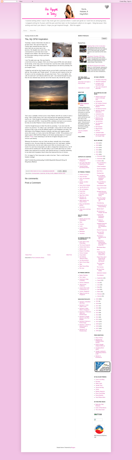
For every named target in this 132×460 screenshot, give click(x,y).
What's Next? (100, 209)
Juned (97, 389)
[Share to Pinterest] (66, 171)
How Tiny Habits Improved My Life (101, 199)
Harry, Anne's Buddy (85, 185)
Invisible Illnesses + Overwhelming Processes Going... (102, 193)
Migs (81, 264)
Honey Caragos (84, 253)
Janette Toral (99, 385)
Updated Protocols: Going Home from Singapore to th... (102, 225)
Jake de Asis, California (83, 285)
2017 (97, 306)
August (99, 280)
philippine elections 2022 (59, 173)
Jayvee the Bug (100, 387)
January (99, 296)
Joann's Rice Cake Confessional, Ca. (84, 288)
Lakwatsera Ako (100, 114)
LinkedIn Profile (100, 132)
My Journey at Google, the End (102, 212)
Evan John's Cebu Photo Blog (84, 242)
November (100, 158)
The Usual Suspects (85, 245)
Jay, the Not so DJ (84, 187)
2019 (97, 301)
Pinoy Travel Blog (100, 393)
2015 (97, 310)
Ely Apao (98, 381)
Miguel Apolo (99, 128)
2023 (97, 149)
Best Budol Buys (101, 247)
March (99, 291)
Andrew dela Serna (85, 247)
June (98, 285)
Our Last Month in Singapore (101, 163)
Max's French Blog (84, 262)
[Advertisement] (48, 240)
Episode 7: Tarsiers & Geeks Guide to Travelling (85, 326)
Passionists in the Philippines (84, 160)
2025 (97, 145)
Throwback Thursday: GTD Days (95, 56)
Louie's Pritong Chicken (83, 228)
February (99, 294)
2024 (97, 147)
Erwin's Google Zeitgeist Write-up (100, 345)
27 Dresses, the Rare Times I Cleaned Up (101, 253)
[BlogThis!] (60, 171)
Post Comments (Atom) (38, 257)
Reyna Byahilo (99, 395)
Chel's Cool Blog (100, 379)
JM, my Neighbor (84, 189)
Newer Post (28, 255)
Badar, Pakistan (84, 275)
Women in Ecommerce (99, 356)
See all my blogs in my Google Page (101, 135)
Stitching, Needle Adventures (100, 111)
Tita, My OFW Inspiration (100, 233)
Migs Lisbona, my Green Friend (84, 201)
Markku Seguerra (100, 391)
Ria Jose (82, 268)
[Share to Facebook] (64, 171)
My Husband (99, 126)
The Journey (100, 267)
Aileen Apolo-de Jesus (84, 104)
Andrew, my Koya (84, 174)
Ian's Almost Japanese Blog (83, 257)
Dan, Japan (83, 277)
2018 (97, 303)
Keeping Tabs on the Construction (96, 46)
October (99, 161)
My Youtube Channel (101, 103)
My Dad (98, 130)
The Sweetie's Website (99, 124)
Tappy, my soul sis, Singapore (84, 294)
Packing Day (100, 173)
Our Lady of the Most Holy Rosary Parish (85, 163)
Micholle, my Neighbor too (83, 197)
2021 (97, 154)
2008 (97, 326)
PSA (31, 136)
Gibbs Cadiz (99, 383)
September (100, 278)
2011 (97, 319)
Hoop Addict (83, 255)
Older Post (69, 255)
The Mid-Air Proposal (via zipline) (96, 65)
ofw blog (48, 173)
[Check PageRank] (98, 414)
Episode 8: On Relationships (83, 330)
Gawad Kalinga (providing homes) (84, 166)
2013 (97, 315)
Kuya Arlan (82, 191)
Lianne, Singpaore (84, 291)
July (98, 282)
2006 (97, 330)
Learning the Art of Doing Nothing (101, 206)
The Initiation (100, 275)
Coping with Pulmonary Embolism (100, 216)
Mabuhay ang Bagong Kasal (99, 118)
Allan (81, 222)
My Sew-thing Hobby (100, 270)
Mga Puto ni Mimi (84, 195)
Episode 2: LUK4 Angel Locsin (84, 305)
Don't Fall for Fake (101, 185)
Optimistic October (101, 273)
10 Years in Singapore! (100, 220)
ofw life (51, 173)
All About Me (99, 101)
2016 (97, 308)
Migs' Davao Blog (84, 266)
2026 (97, 143)
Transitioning (100, 203)
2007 (97, 328)
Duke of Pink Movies (101, 407)
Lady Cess (82, 193)
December (100, 156)
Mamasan (82, 231)
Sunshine (82, 207)
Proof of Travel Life (102, 230)
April (98, 289)
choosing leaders (36, 173)
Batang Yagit (83, 249)
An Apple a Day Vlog (101, 79)
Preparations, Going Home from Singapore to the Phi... (101, 243)
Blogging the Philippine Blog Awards (100, 341)
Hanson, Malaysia (84, 282)
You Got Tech (99, 121)
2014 (97, 312)
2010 (97, 321)
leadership (42, 173)
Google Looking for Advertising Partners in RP (101, 353)
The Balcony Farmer (101, 108)
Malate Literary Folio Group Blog (85, 219)
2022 (97, 152)
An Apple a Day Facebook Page (100, 84)
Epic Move (99, 171)
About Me (33, 30)
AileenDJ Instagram (101, 81)
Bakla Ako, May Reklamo (100, 405)
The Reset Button (101, 168)
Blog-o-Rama (99, 337)
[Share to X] (62, 171)
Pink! (98, 249)
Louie (81, 226)
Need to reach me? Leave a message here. (101, 98)
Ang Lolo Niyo (83, 176)
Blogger (73, 447)
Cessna (82, 224)
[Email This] (58, 171)
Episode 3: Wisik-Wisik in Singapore (84, 309)
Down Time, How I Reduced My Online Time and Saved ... (101, 259)
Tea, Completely (100, 116)
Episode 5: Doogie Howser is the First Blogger (84, 318)
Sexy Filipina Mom (100, 397)
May (98, 287)
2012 (97, 317)
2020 (97, 299)
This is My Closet (100, 409)
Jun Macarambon (84, 260)
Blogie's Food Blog (84, 251)
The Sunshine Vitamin (100, 264)
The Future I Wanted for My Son (101, 237)
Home (25, 30)
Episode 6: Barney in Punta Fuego (85, 322)
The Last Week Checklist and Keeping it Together (101, 177)
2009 (97, 324)
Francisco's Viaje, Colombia (84, 280)
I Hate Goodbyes (101, 166)
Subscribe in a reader (84, 88)
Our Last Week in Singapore (101, 182)
